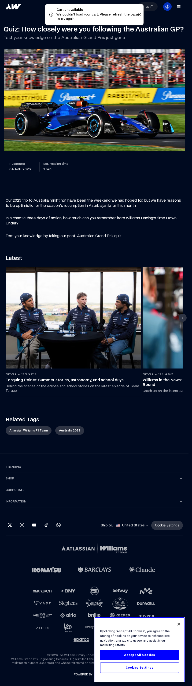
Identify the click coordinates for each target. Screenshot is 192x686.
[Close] (179, 624)
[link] (14, 6)
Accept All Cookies (139, 655)
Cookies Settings (140, 667)
